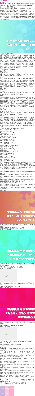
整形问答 (26, 4)
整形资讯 (11, 4)
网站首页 (6, 4)
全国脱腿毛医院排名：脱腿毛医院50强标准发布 (12, 181)
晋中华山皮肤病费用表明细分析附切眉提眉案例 (16, 375)
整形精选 (16, 4)
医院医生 (2, 391)
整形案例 (32, 4)
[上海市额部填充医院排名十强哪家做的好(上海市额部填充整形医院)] (8, 281)
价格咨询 (7, 390)
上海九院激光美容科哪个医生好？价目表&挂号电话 (17, 370)
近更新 (2, 190)
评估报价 (11, 388)
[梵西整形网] (3, 0)
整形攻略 (21, 4)
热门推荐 (2, 347)
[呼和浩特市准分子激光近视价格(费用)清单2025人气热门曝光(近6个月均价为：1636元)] (8, 340)
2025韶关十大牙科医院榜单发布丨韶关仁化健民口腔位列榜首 (16, 175)
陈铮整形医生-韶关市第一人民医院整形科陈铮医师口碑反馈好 (16, 179)
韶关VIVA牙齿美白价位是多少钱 (8, 182)
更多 (5, 190)
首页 (8, 5)
